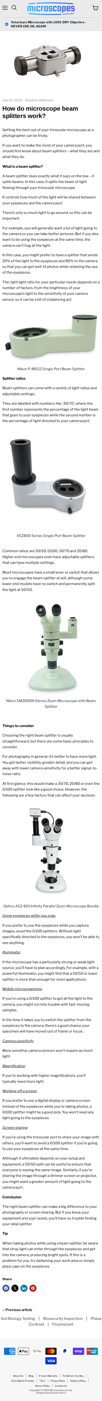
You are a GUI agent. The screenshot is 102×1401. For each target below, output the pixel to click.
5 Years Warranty (48, 1375)
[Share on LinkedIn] (24, 1288)
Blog (30, 1375)
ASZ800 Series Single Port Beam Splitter (51, 536)
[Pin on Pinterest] (33, 1288)
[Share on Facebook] (5, 1288)
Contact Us (61, 1385)
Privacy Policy (58, 1380)
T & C (42, 1380)
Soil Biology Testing (18, 1318)
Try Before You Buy (73, 1375)
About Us (18, 1375)
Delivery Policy (78, 1380)
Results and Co (58, 1392)
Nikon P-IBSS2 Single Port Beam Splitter (51, 369)
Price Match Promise (22, 1380)
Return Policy (42, 1385)
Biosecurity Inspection (63, 1318)
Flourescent (62, 1324)
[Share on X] (15, 1288)
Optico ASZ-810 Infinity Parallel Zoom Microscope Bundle (51, 906)
